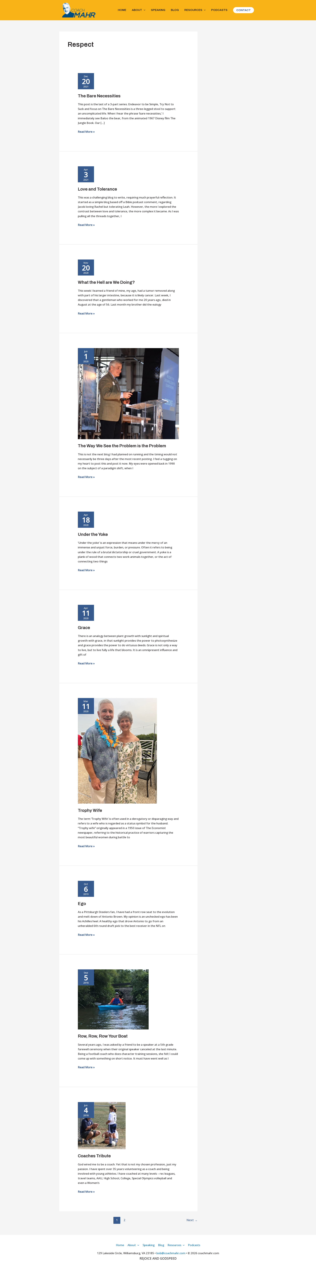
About (137, 10)
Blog (175, 10)
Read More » (86, 132)
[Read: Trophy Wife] (117, 750)
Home (122, 10)
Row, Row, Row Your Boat (103, 1036)
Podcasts (219, 10)
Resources (193, 10)
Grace (84, 627)
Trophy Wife (90, 810)
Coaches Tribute (94, 1156)
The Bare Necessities (99, 96)
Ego (82, 903)
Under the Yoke (93, 534)
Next (192, 1220)
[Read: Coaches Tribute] (102, 1125)
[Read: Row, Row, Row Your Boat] (113, 999)
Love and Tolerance (97, 189)
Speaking (158, 10)
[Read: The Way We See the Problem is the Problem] (128, 393)
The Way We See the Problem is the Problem (122, 445)
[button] (143, 10)
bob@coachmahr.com (170, 1253)
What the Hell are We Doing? (106, 282)
